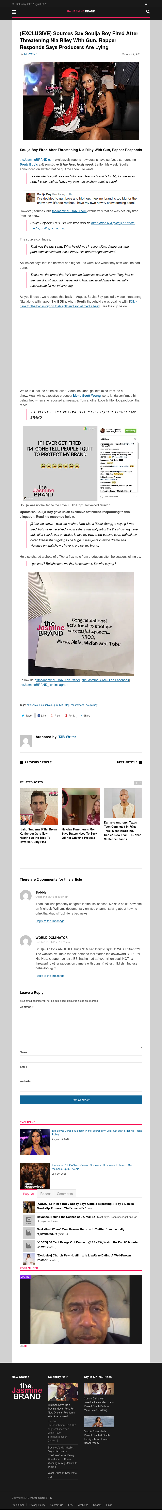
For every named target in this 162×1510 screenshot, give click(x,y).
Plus (57, 715)
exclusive (32, 705)
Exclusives (45, 705)
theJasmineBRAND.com (37, 159)
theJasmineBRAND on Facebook (105, 680)
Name (23, 1052)
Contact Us (56, 1504)
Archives (83, 1504)
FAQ (70, 1504)
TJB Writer (30, 54)
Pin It (72, 715)
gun (56, 705)
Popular (28, 1193)
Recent (45, 1193)
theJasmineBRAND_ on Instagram (44, 684)
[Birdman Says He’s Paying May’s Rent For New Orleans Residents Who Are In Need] (63, 1392)
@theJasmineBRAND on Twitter (57, 680)
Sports (25, 1276)
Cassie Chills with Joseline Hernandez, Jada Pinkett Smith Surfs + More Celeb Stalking (99, 1404)
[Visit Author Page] (26, 741)
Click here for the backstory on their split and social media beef (78, 303)
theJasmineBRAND (41, 1498)
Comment (27, 1007)
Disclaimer (18, 1504)
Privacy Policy (37, 1504)
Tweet (29, 715)
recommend (77, 705)
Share (86, 715)
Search (97, 1504)
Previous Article (38, 762)
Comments (65, 1193)
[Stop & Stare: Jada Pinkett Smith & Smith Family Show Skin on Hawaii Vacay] (99, 1421)
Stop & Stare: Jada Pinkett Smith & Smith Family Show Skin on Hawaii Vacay (97, 1437)
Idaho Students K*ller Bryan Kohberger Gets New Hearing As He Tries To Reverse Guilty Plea (38, 835)
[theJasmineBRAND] (81, 11)
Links (109, 1504)
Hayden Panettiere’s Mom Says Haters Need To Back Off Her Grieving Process (79, 833)
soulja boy (92, 705)
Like (43, 715)
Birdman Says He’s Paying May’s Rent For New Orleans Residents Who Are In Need (61, 1410)
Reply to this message (50, 921)
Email (23, 1067)
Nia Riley (64, 705)
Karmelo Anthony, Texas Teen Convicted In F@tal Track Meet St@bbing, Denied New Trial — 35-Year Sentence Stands (122, 830)
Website (25, 1081)
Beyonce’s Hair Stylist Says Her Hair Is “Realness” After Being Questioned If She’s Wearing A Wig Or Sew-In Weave (62, 1457)
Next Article (127, 762)
